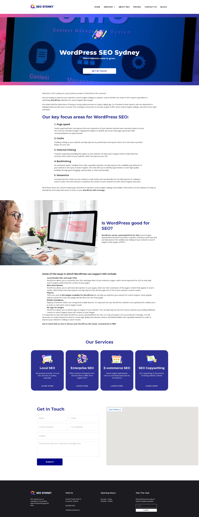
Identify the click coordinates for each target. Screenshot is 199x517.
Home (97, 7)
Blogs (163, 7)
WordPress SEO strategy (94, 190)
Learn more (47, 386)
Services (108, 7)
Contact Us (151, 7)
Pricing (137, 7)
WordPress (55, 100)
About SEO (124, 7)
